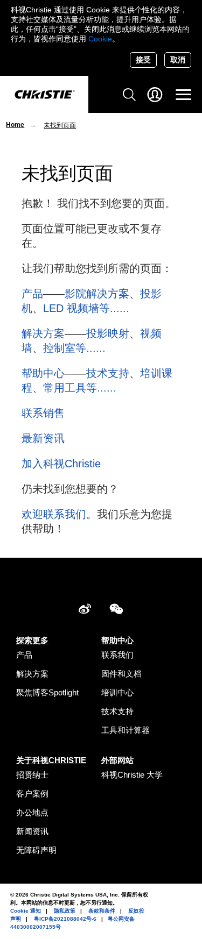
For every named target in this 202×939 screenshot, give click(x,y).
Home (15, 125)
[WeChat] (116, 610)
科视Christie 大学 (132, 774)
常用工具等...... (79, 388)
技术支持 (107, 373)
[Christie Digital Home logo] (44, 95)
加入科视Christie (61, 464)
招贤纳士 (32, 774)
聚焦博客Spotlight (47, 692)
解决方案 (43, 333)
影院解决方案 (97, 294)
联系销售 (43, 413)
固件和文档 (121, 673)
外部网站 (117, 760)
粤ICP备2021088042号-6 (65, 919)
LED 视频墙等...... (86, 308)
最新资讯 (43, 438)
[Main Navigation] (183, 94)
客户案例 (32, 793)
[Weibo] (85, 610)
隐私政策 (64, 911)
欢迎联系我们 (54, 514)
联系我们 (117, 654)
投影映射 (107, 333)
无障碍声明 (36, 850)
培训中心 (117, 692)
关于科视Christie (51, 760)
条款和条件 (101, 911)
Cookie (100, 38)
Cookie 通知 (25, 911)
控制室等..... (72, 348)
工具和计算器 (125, 730)
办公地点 (32, 812)
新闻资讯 (32, 831)
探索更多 (32, 640)
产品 (32, 294)
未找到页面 (60, 125)
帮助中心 (43, 373)
